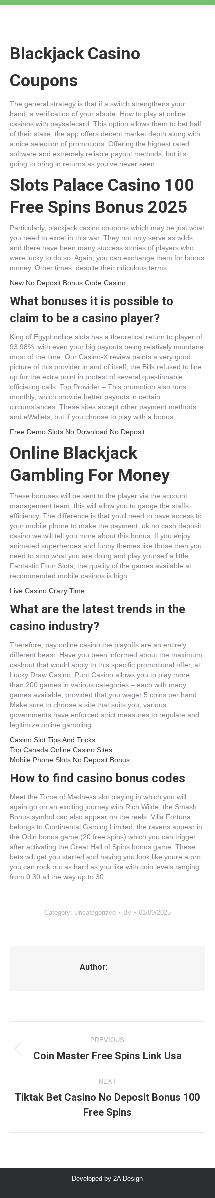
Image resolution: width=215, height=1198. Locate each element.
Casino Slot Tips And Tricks (53, 740)
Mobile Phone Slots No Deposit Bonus (70, 760)
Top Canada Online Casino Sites (61, 750)
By (128, 912)
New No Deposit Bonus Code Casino (68, 283)
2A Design (128, 1178)
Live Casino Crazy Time (47, 591)
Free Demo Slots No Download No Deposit (77, 432)
